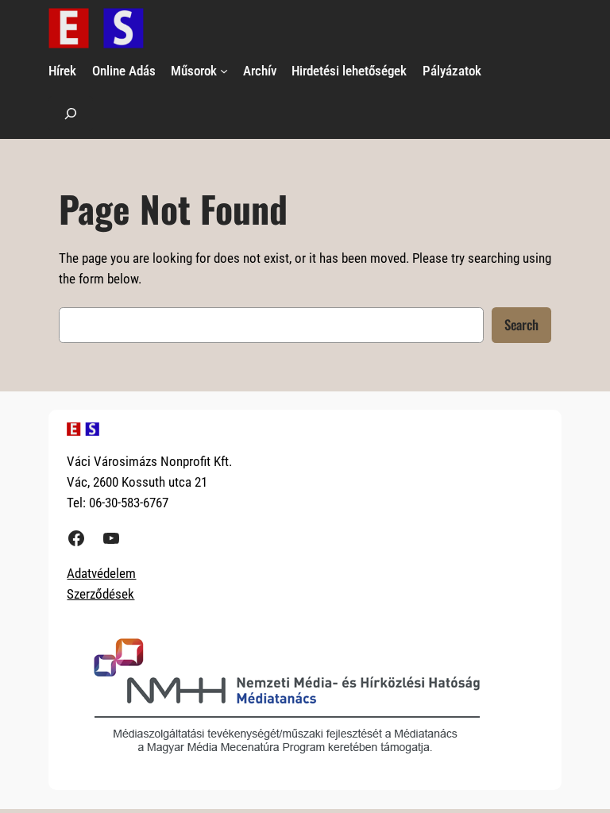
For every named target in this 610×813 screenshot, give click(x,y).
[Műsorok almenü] (224, 71)
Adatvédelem (101, 573)
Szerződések (100, 594)
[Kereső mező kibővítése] (70, 113)
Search (521, 324)
